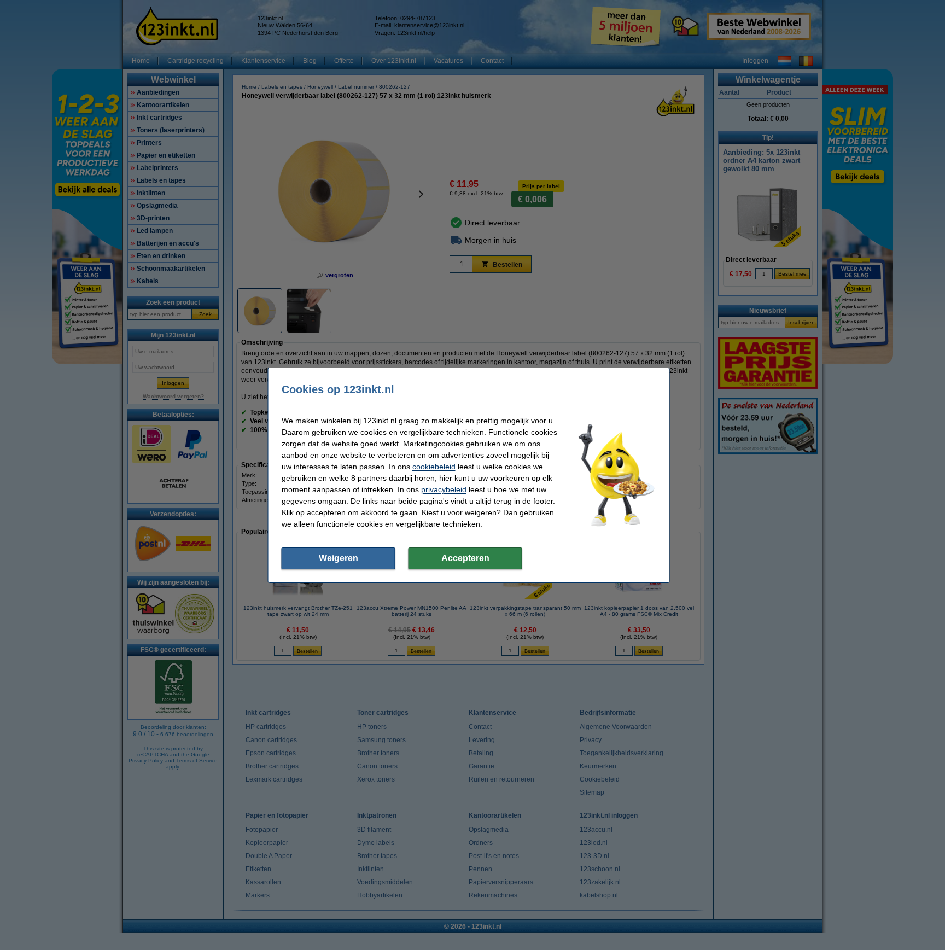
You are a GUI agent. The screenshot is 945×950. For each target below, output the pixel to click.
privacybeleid (443, 489)
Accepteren (465, 558)
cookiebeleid (434, 466)
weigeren (338, 558)
